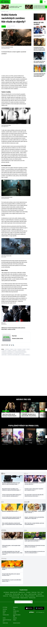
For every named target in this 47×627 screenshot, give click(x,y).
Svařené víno (5, 596)
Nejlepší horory (22, 592)
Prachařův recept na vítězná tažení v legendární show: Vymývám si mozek (34, 489)
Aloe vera (22, 596)
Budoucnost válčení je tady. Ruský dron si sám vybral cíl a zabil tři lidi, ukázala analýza (11, 483)
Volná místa (5, 609)
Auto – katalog (24, 594)
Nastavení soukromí (16, 622)
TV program (28, 592)
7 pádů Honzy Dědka (32, 594)
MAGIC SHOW (28, 440)
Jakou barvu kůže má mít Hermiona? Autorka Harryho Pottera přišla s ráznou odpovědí (9, 415)
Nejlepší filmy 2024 (14, 592)
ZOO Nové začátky (16, 594)
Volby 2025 (39, 594)
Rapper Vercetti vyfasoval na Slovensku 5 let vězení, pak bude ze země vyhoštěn (35, 546)
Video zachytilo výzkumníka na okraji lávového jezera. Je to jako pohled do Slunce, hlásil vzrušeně (12, 524)
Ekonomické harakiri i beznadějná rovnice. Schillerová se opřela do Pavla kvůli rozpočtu (11, 489)
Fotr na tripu (16, 440)
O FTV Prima (5, 607)
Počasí (42, 592)
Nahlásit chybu (5, 622)
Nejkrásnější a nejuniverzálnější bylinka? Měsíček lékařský (11, 568)
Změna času (33, 592)
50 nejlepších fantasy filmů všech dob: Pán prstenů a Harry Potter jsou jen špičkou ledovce (39, 49)
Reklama (4, 611)
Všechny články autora (17, 338)
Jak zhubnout (6, 592)
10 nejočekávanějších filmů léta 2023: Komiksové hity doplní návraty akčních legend (39, 75)
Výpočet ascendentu (40, 596)
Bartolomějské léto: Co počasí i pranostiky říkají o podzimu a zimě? (11, 580)
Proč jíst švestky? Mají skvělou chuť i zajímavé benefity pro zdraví (11, 574)
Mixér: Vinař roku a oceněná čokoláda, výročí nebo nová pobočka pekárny (34, 524)
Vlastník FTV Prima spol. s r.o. (7, 620)
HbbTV (4, 612)
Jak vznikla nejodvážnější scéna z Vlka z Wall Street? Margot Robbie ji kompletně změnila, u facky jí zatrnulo (12, 553)
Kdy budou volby (8, 594)
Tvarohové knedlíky (15, 597)
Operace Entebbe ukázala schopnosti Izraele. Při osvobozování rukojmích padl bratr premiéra (11, 518)
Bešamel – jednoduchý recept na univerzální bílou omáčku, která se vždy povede (34, 518)
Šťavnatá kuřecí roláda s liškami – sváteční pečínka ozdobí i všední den (35, 512)
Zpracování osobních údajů (16, 615)
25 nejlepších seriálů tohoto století (9, 539)
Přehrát (4, 438)
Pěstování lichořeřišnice (30, 596)
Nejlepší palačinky (24, 597)
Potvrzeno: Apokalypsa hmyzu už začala (10, 511)
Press (14, 609)
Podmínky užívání (6, 614)
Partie (38, 592)
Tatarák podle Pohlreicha (14, 596)
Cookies (4, 617)
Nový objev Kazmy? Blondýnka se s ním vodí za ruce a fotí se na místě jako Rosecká (35, 552)
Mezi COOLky (5, 440)
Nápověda (15, 617)
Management (15, 607)
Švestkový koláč (32, 597)
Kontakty (14, 612)
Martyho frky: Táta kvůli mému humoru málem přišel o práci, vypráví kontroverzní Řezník (35, 540)
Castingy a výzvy (16, 611)
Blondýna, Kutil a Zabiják (40, 440)
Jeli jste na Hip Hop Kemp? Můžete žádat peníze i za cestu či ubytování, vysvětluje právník (11, 495)
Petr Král (8, 27)
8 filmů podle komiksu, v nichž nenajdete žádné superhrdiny (11, 546)
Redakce (14, 619)
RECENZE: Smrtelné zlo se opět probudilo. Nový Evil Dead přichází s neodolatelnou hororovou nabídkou (29, 415)
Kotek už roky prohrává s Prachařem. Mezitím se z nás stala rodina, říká (34, 483)
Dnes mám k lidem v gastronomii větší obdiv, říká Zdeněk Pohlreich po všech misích (34, 495)
